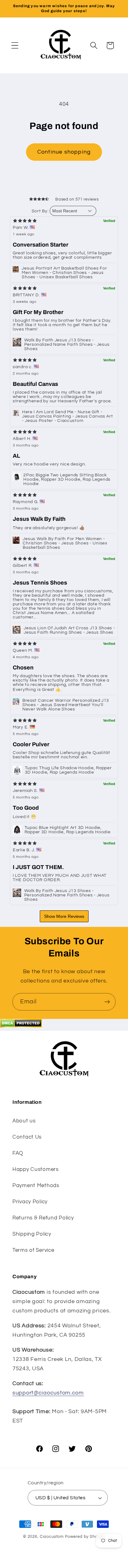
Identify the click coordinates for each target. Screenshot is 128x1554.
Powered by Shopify (85, 1536)
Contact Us (27, 1137)
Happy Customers (35, 1169)
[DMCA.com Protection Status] (21, 1026)
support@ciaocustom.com (48, 1393)
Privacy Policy (30, 1202)
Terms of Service (33, 1250)
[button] (15, 45)
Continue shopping (64, 152)
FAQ (17, 1153)
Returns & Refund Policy (43, 1218)
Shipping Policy (31, 1234)
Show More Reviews (64, 916)
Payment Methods (35, 1185)
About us (24, 1121)
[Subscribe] (107, 1002)
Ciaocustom (52, 1536)
